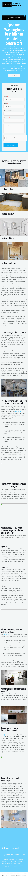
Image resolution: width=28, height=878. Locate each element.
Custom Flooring (8, 214)
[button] (14, 75)
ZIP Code (7, 118)
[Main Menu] (24, 16)
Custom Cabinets (8, 238)
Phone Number (9, 111)
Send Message (11, 145)
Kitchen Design (7, 189)
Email (6, 103)
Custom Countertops (9, 263)
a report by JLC (7, 634)
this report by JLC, (20, 411)
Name (6, 96)
